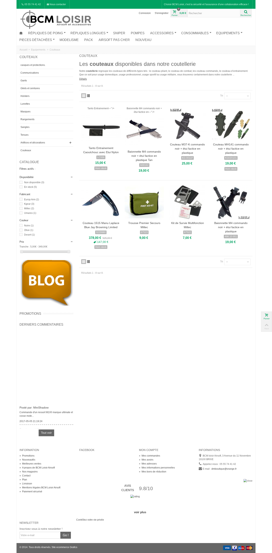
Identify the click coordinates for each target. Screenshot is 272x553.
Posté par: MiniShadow (34, 406)
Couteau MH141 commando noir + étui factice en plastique (231, 148)
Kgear (29, 204)
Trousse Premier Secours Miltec (144, 225)
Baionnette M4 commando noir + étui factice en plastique (231, 227)
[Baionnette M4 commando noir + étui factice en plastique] (231, 202)
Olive (28, 230)
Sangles (25, 127)
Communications (30, 72)
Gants (24, 80)
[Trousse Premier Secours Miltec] (144, 202)
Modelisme (69, 40)
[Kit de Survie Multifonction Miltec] (187, 202)
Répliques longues (88, 33)
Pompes (138, 33)
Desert (29, 234)
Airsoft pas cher (114, 40)
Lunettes (25, 103)
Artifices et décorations (33, 142)
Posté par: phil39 (30, 428)
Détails (83, 79)
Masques (25, 111)
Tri (221, 95)
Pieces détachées (35, 40)
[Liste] (88, 95)
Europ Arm (31, 199)
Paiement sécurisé (31, 491)
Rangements (27, 119)
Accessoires (162, 33)
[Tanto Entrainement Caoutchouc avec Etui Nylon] (101, 127)
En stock (30, 187)
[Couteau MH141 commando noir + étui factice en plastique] (231, 124)
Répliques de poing (45, 33)
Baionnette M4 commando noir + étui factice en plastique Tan (144, 156)
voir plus (140, 512)
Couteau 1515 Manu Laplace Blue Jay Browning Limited (101, 225)
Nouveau (143, 40)
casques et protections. (33, 65)
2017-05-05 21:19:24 (31, 420)
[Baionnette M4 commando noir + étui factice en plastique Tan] (144, 131)
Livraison (26, 483)
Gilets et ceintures (30, 88)
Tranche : (25, 246)
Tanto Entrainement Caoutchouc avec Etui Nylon (101, 150)
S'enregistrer (161, 13)
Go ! (65, 535)
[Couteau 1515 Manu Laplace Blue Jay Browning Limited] (101, 202)
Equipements (228, 33)
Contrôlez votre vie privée (90, 519)
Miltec (29, 208)
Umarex (30, 213)
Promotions (30, 313)
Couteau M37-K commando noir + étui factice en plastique (187, 148)
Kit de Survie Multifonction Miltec (187, 225)
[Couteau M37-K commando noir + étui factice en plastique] (187, 124)
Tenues (24, 134)
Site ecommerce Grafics (64, 547)
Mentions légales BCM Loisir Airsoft (40, 487)
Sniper (119, 33)
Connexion (145, 13)
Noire (29, 225)
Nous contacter (57, 4)
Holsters (25, 96)
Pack (88, 40)
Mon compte (148, 450)
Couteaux (26, 150)
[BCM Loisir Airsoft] (56, 19)
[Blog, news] (46, 282)
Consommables (195, 33)
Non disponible (34, 182)
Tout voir (46, 432)
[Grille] (83, 95)
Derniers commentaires (41, 324)
